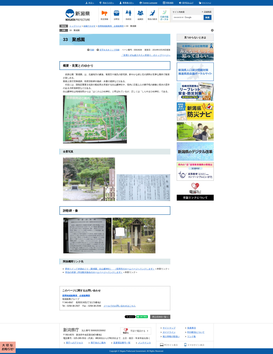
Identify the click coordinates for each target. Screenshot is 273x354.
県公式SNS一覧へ (160, 317)
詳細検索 (207, 12)
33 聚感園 (74, 30)
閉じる (212, 30)
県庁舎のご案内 (98, 342)
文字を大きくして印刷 (109, 50)
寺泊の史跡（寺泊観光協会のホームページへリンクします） (94, 272)
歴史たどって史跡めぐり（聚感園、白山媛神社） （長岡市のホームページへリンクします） (110, 269)
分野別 (116, 19)
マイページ (206, 3)
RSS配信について (195, 332)
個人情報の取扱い (171, 336)
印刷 (92, 50)
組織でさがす (90, 26)
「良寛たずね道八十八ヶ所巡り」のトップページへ (145, 55)
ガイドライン (169, 332)
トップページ (75, 26)
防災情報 (104, 19)
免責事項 (191, 328)
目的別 (128, 19)
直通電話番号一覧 (121, 342)
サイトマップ (169, 328)
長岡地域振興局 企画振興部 (111, 26)
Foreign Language (150, 3)
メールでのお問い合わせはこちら (120, 306)
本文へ (91, 3)
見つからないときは (195, 37)
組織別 (140, 19)
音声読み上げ (187, 3)
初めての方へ (108, 3)
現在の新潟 (152, 19)
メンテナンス (144, 342)
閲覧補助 (169, 3)
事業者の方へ (128, 3)
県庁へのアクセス (74, 342)
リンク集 (191, 336)
